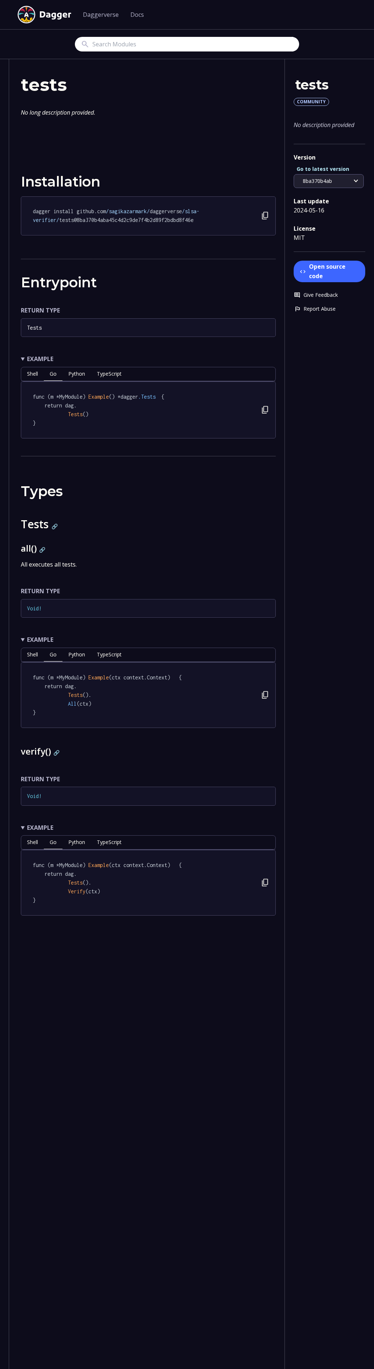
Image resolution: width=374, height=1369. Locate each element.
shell (32, 373)
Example (40, 359)
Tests (34, 328)
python (76, 373)
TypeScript (109, 373)
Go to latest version (323, 168)
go (53, 373)
